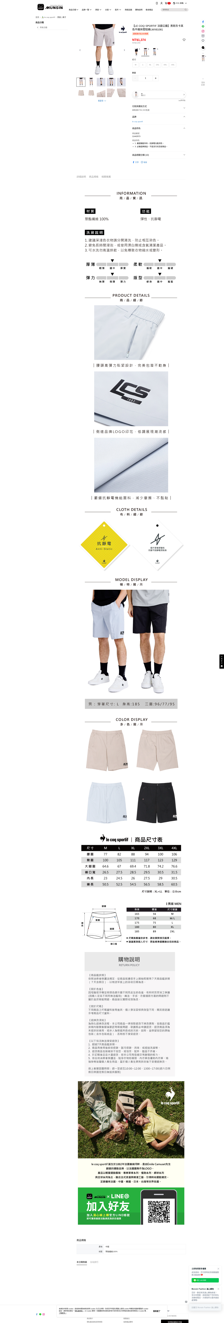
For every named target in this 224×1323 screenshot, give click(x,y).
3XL (165, 65)
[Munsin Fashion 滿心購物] (50, 7)
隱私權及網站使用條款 (94, 1322)
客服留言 (126, 1319)
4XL (172, 65)
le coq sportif (137, 122)
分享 (137, 162)
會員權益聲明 (128, 1322)
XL (150, 65)
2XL (157, 65)
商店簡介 (90, 1319)
